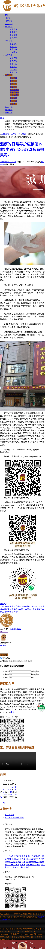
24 (1, 797)
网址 (7, 677)
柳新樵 (8, 862)
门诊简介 (8, 18)
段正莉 (16, 865)
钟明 (13, 856)
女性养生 (13, 70)
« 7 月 (2, 803)
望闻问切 (13, 29)
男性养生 (13, 72)
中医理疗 (13, 61)
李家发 (22, 859)
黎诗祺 (8, 867)
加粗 (10, 661)
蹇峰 (38, 865)
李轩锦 (18, 856)
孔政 (23, 862)
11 (4, 792)
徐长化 (37, 856)
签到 (30, 661)
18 (4, 795)
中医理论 (13, 47)
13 (8, 792)
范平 (43, 865)
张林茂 (10, 859)
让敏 (34, 865)
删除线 (16, 661)
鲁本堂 (18, 862)
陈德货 (22, 865)
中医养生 (8, 55)
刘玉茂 (29, 859)
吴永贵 (14, 867)
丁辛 (11, 865)
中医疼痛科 (14, 90)
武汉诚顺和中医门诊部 (14, 818)
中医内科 (13, 78)
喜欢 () (3, 604)
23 (16, 795)
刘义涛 (29, 865)
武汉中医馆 (9, 815)
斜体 (25, 661)
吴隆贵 (41, 862)
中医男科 (13, 87)
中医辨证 (13, 32)
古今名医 (13, 49)
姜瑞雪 (24, 856)
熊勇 (7, 865)
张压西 (31, 856)
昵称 (7, 671)
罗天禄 (20, 867)
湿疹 (24, 134)
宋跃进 (16, 859)
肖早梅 (41, 859)
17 (1, 795)
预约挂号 (8, 110)
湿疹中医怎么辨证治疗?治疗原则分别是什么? (19, 607)
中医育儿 (13, 67)
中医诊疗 (13, 35)
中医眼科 (13, 101)
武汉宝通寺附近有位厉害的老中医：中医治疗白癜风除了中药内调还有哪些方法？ (22, 609)
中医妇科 (13, 81)
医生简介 (8, 24)
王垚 (13, 862)
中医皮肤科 (14, 92)
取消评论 (4, 645)
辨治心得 (13, 38)
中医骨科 (13, 98)
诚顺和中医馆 (10, 162)
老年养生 (13, 64)
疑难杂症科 (14, 95)
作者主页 (4, 632)
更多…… (14, 712)
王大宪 (8, 856)
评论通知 (6, 658)
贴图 (6, 661)
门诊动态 (8, 21)
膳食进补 (13, 58)
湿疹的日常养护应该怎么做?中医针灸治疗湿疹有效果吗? (22, 149)
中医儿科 (13, 84)
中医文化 (8, 41)
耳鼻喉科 (13, 104)
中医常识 (13, 44)
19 (6, 795)
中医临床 (5, 134)
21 (11, 795)
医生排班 (8, 107)
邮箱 (7, 674)
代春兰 (35, 862)
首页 (7, 15)
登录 (2, 118)
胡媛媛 (26, 867)
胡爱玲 (35, 859)
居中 (21, 661)
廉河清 (29, 862)
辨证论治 (8, 27)
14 (11, 792)
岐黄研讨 (13, 52)
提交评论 (4, 655)
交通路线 (8, 113)
